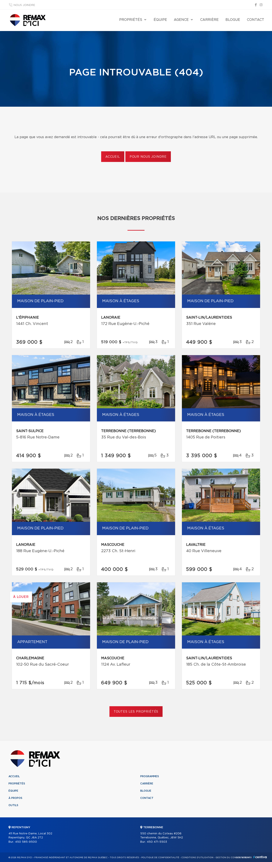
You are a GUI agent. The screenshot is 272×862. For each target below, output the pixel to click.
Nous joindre (24, 5)
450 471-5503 (157, 842)
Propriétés (130, 19)
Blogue (232, 19)
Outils (13, 805)
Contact (255, 19)
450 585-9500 (26, 842)
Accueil (112, 156)
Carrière (209, 19)
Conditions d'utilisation (197, 857)
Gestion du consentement (232, 857)
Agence (181, 19)
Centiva (260, 857)
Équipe (160, 19)
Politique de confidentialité (160, 857)
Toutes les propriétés (136, 711)
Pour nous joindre (148, 156)
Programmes (149, 776)
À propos (15, 798)
